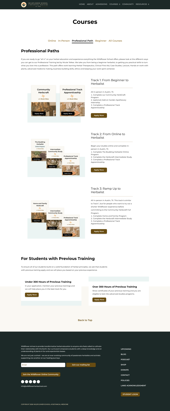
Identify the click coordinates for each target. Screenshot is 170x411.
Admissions (101, 4)
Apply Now (99, 115)
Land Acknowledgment (133, 386)
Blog (123, 354)
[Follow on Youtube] (38, 381)
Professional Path (82, 41)
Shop (123, 365)
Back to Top (85, 320)
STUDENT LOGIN (130, 394)
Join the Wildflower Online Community (40, 374)
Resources (141, 4)
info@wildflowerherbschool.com (34, 386)
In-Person (64, 41)
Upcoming (126, 349)
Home (82, 4)
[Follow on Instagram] (22, 381)
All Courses (115, 41)
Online (52, 41)
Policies (125, 380)
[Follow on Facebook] (26, 381)
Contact (125, 375)
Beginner (100, 41)
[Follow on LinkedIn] (34, 381)
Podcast (125, 359)
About (90, 4)
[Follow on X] (30, 381)
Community (128, 4)
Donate (125, 370)
